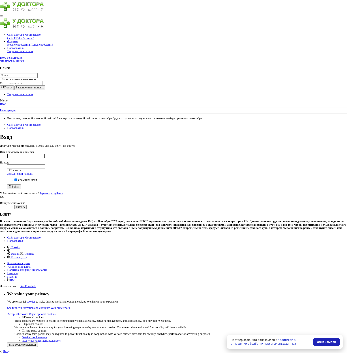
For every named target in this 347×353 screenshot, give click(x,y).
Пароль (4, 162)
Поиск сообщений (42, 44)
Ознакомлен (326, 342)
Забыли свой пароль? (20, 173)
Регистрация (8, 110)
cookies (31, 301)
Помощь (12, 273)
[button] (8, 250)
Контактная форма (18, 263)
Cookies (15, 247)
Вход (3, 103)
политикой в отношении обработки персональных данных (263, 342)
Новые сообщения (18, 44)
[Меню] (1, 15)
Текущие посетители (20, 51)
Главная (12, 276)
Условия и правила (19, 266)
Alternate (28, 253)
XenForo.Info (28, 286)
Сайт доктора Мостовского (24, 34)
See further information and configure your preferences (38, 307)
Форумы (12, 41)
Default (15, 253)
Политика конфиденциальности (27, 269)
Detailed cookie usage (34, 337)
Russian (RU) (18, 257)
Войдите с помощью (12, 203)
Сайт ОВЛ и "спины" (20, 38)
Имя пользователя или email (17, 152)
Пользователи (15, 48)
